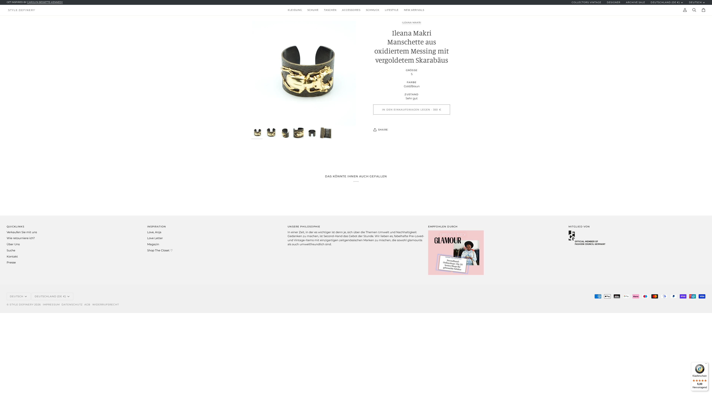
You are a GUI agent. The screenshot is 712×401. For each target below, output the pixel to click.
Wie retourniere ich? (21, 238)
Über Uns (13, 244)
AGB (87, 304)
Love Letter (155, 238)
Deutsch (695, 2)
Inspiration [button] (156, 226)
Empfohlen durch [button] (443, 226)
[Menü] (706, 364)
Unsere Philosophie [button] (304, 226)
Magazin (153, 244)
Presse (11, 262)
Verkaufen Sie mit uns (22, 232)
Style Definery (21, 304)
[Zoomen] (303, 73)
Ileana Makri (411, 22)
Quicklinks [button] (15, 226)
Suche (11, 250)
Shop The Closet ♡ (160, 250)
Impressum (51, 304)
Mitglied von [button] (579, 226)
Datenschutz (72, 304)
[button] (294, 10)
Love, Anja (154, 232)
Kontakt (12, 256)
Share (383, 129)
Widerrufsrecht (105, 304)
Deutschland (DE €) (665, 2)
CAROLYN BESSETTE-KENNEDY (45, 2)
